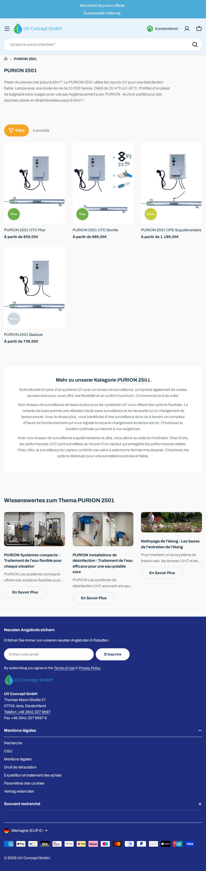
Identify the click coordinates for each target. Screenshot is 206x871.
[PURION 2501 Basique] (34, 288)
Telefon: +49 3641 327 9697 (27, 712)
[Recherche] (195, 44)
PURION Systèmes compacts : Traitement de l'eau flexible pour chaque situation (33, 560)
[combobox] (103, 44)
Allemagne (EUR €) (27, 831)
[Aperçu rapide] (58, 154)
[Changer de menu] (7, 29)
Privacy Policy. (90, 668)
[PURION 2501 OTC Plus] (34, 183)
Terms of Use (64, 668)
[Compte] (187, 29)
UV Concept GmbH (33, 858)
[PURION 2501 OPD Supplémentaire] (171, 183)
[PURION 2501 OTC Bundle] (103, 183)
